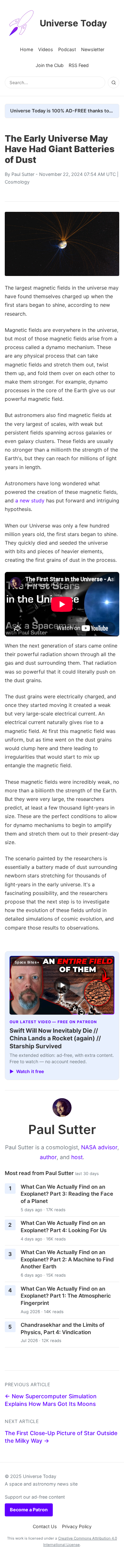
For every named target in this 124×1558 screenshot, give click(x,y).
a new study (30, 500)
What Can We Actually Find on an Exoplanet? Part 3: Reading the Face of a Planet (67, 1194)
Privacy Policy (77, 1526)
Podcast (67, 49)
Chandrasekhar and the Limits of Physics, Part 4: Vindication (62, 1328)
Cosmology (17, 182)
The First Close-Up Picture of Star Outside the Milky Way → (61, 1437)
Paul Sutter (22, 174)
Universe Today (73, 23)
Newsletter (92, 49)
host (77, 1157)
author (48, 1157)
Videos (45, 49)
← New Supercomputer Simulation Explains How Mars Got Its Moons (51, 1400)
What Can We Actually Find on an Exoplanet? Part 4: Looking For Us (64, 1226)
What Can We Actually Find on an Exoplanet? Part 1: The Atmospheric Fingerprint (66, 1296)
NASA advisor (99, 1147)
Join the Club (50, 65)
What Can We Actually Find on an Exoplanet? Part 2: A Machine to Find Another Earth (67, 1259)
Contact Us (45, 1526)
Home (26, 49)
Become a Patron (29, 1509)
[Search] (113, 82)
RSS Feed (79, 65)
